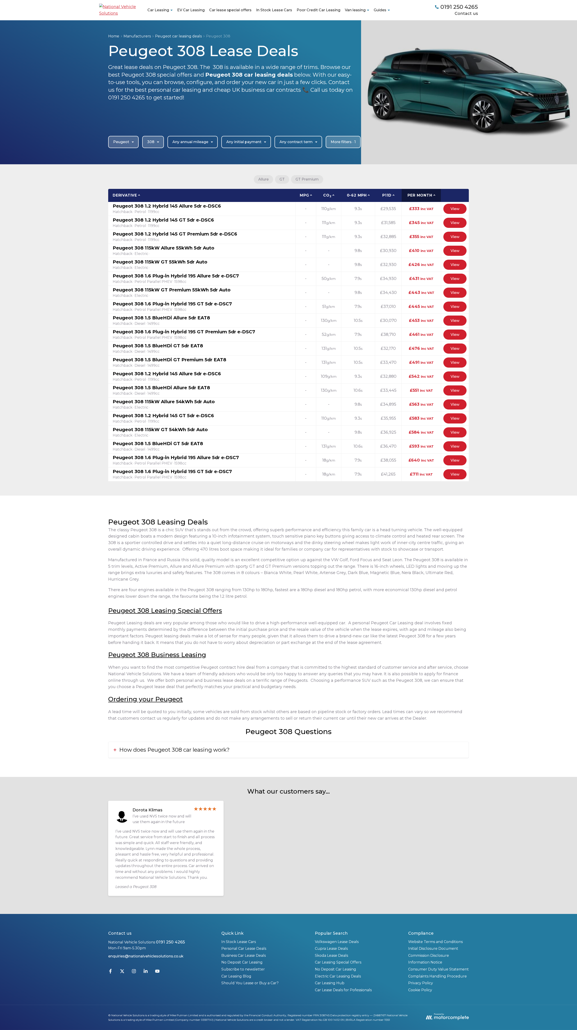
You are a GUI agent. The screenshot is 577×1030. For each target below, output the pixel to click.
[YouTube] (157, 972)
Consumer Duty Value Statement (438, 969)
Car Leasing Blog (236, 976)
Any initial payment (243, 142)
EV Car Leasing (191, 10)
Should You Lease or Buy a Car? (250, 983)
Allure (263, 179)
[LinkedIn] (145, 972)
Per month (420, 195)
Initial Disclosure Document (433, 948)
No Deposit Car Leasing (242, 962)
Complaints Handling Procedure (437, 976)
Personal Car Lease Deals (243, 948)
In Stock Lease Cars (274, 10)
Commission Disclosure (428, 955)
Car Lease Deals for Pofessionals (343, 990)
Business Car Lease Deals (243, 955)
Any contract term (296, 142)
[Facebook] (110, 972)
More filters (343, 142)
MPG (304, 195)
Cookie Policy (420, 990)
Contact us (466, 13)
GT (282, 179)
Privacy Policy (420, 983)
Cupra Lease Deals (331, 948)
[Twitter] (122, 972)
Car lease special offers (230, 10)
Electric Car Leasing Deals (338, 976)
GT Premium (307, 179)
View (455, 209)
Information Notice (425, 962)
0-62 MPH (357, 195)
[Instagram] (134, 972)
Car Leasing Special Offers (338, 962)
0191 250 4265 (170, 942)
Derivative (125, 195)
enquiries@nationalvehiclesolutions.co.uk (145, 956)
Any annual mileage (190, 142)
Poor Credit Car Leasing (318, 10)
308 (150, 142)
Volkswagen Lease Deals (337, 942)
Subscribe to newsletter (243, 969)
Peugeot (121, 142)
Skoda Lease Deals (331, 955)
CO (327, 195)
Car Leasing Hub (329, 983)
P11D (387, 195)
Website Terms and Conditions (435, 942)
